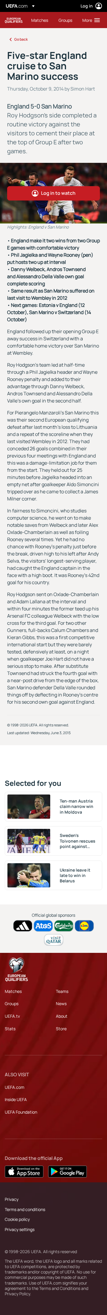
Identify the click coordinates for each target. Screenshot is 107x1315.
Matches (13, 991)
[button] (89, 20)
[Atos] (43, 926)
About (61, 1016)
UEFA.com (14, 1087)
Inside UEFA (16, 1099)
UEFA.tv (12, 1016)
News (61, 1003)
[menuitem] (39, 20)
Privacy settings (19, 1229)
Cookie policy (17, 1219)
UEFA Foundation (21, 1112)
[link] (39, 20)
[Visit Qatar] (53, 940)
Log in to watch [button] (58, 193)
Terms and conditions (25, 1209)
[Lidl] (84, 926)
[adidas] (22, 926)
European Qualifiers (14, 20)
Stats (10, 1028)
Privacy (11, 1199)
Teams (62, 991)
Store (61, 1028)
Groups (11, 1003)
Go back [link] (21, 39)
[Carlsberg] (63, 926)
